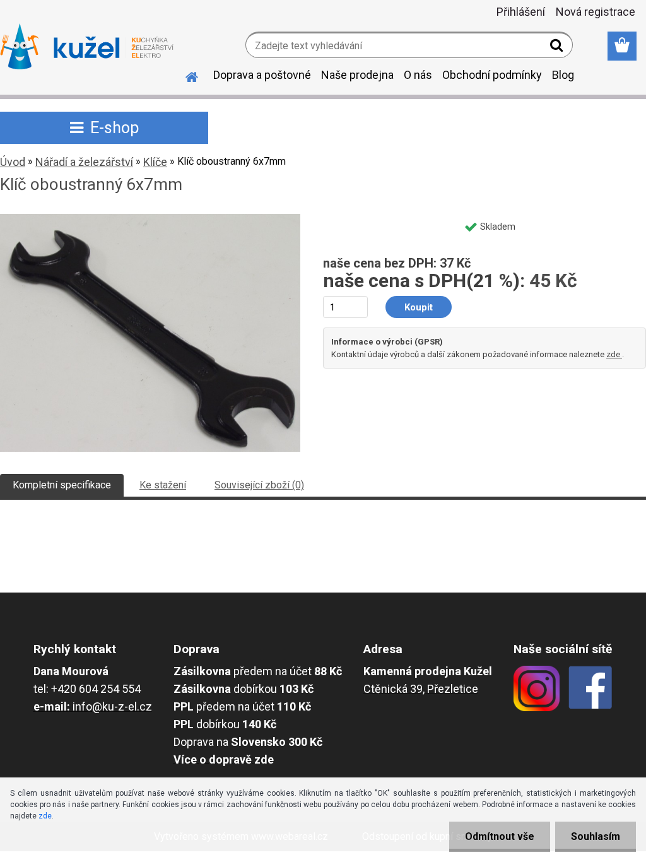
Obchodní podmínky (492, 74)
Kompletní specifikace (62, 485)
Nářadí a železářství (84, 161)
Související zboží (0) (259, 485)
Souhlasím (595, 836)
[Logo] (86, 46)
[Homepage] (184, 75)
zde (614, 354)
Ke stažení (162, 485)
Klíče (155, 161)
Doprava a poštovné (262, 74)
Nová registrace (595, 11)
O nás (418, 74)
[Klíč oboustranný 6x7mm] (150, 219)
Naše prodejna (357, 74)
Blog (563, 74)
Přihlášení (520, 11)
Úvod (12, 161)
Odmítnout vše (499, 836)
